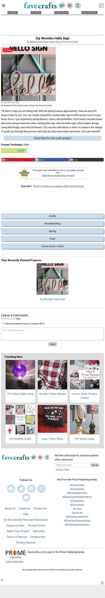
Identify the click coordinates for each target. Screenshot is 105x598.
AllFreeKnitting (77, 489)
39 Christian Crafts (20, 438)
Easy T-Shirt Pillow (52, 438)
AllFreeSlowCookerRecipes (77, 520)
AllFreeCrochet (77, 485)
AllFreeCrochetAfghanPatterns (77, 497)
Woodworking (52, 223)
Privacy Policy (36, 525)
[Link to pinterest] (31, 489)
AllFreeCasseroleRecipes (77, 524)
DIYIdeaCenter (77, 500)
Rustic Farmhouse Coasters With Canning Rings (58, 186)
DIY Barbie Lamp (84, 438)
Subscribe (39, 531)
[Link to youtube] (26, 497)
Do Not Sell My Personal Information (26, 519)
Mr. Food (77, 508)
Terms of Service (16, 536)
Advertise (24, 508)
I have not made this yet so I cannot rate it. (24, 323)
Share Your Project (18, 531)
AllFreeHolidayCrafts (77, 493)
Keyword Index (15, 525)
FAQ (25, 514)
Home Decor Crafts (52, 246)
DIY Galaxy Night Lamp (20, 393)
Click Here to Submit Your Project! (58, 176)
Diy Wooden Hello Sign (52, 299)
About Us (10, 508)
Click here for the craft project (52, 138)
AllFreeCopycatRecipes (77, 516)
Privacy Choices (25, 542)
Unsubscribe (37, 536)
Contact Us (40, 508)
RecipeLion (77, 512)
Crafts (52, 216)
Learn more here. (14, 561)
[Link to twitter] (21, 489)
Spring (52, 231)
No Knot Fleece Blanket (52, 393)
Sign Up (95, 465)
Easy (52, 238)
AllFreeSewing (77, 504)
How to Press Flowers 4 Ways (84, 395)
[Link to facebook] (11, 489)
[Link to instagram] (41, 489)
